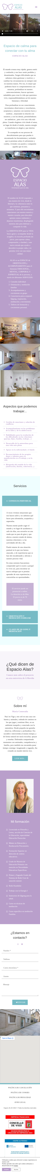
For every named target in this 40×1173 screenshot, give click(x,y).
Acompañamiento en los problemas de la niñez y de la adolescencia (20, 429)
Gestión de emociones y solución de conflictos (20, 423)
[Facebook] (22, 944)
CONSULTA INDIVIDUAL (20, 501)
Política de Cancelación (20, 1088)
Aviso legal (20, 1102)
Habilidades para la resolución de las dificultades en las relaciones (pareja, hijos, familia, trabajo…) (18, 437)
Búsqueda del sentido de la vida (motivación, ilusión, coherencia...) (20, 465)
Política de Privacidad (20, 1097)
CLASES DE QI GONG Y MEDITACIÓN (19, 630)
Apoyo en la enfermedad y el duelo (20, 450)
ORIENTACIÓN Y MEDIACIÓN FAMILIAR (20, 617)
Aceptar (6, 1169)
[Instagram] (18, 944)
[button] (36, 7)
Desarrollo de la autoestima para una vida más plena (19, 444)
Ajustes (16, 1169)
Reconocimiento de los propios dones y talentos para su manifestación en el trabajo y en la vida (18, 457)
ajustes (16, 1165)
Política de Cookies (20, 1093)
